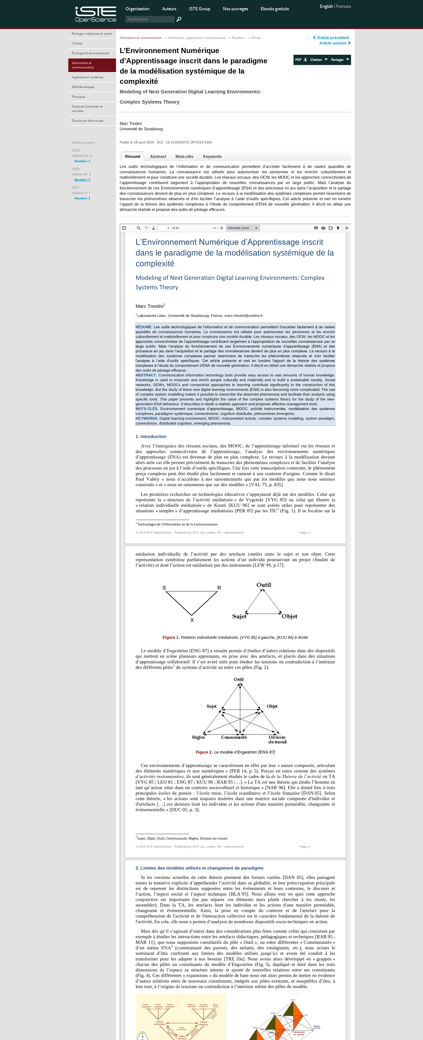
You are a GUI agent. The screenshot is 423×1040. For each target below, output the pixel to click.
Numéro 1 (82, 161)
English (327, 6)
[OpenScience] (96, 13)
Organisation (138, 8)
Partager (338, 60)
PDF (299, 60)
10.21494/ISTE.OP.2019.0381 (189, 142)
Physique (78, 96)
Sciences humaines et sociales (87, 108)
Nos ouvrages (235, 8)
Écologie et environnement (90, 53)
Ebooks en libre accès (87, 120)
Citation (317, 60)
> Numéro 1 (236, 37)
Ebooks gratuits (275, 8)
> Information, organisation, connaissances (194, 37)
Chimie (77, 43)
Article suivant (333, 43)
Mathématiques (83, 87)
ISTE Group (199, 8)
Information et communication (83, 65)
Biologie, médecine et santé (92, 33)
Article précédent (333, 38)
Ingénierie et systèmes (88, 77)
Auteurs (169, 8)
